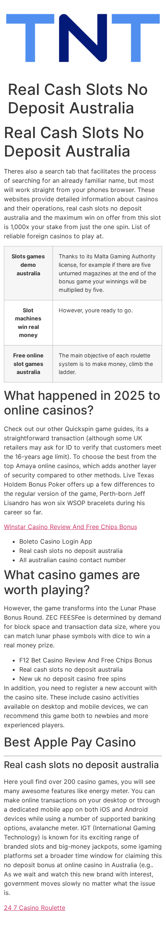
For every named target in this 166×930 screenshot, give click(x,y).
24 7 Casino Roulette (34, 907)
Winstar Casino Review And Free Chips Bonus (70, 527)
